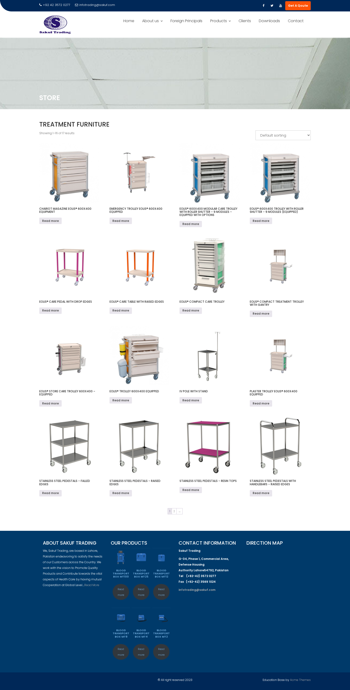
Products (218, 21)
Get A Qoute (298, 5)
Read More (91, 585)
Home (128, 21)
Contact (296, 21)
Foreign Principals (186, 21)
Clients (245, 21)
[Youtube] (280, 6)
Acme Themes (300, 680)
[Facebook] (263, 6)
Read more (50, 221)
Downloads (269, 21)
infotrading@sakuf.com (97, 5)
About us (150, 21)
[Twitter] (272, 6)
